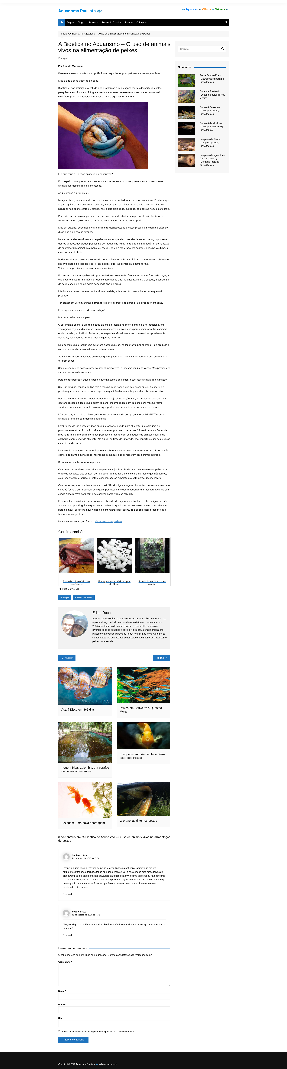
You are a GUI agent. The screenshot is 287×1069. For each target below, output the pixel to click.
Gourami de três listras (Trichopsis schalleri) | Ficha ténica (211, 126)
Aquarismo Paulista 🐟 (80, 10)
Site (60, 1018)
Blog (80, 22)
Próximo (160, 658)
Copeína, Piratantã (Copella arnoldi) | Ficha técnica (212, 94)
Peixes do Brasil (110, 22)
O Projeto (141, 22)
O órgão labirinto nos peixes (138, 820)
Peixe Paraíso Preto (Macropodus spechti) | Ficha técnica (212, 78)
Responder (68, 894)
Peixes (92, 22)
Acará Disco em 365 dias (78, 709)
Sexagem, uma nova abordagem (83, 823)
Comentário (65, 962)
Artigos (70, 22)
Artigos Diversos (84, 597)
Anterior (68, 658)
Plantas (129, 22)
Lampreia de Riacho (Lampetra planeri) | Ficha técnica (210, 142)
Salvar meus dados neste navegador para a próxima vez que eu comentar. (98, 1031)
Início (64, 33)
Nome (62, 991)
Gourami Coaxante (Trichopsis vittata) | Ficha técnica (210, 110)
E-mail (62, 1004)
